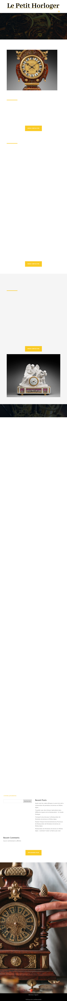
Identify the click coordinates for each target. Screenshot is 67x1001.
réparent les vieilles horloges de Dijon (46, 146)
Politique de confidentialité (33, 999)
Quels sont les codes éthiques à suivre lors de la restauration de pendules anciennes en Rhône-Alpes (49, 805)
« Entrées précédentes (9, 795)
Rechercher (27, 801)
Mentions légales (33, 995)
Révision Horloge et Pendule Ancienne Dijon (26, 470)
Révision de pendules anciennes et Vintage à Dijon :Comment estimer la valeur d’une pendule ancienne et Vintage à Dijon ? (33, 776)
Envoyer (58, 921)
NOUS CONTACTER (33, 128)
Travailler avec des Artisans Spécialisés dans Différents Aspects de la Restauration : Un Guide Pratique (49, 812)
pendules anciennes (51, 103)
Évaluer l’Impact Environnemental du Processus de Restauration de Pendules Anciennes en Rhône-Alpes (49, 824)
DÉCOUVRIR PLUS (33, 853)
